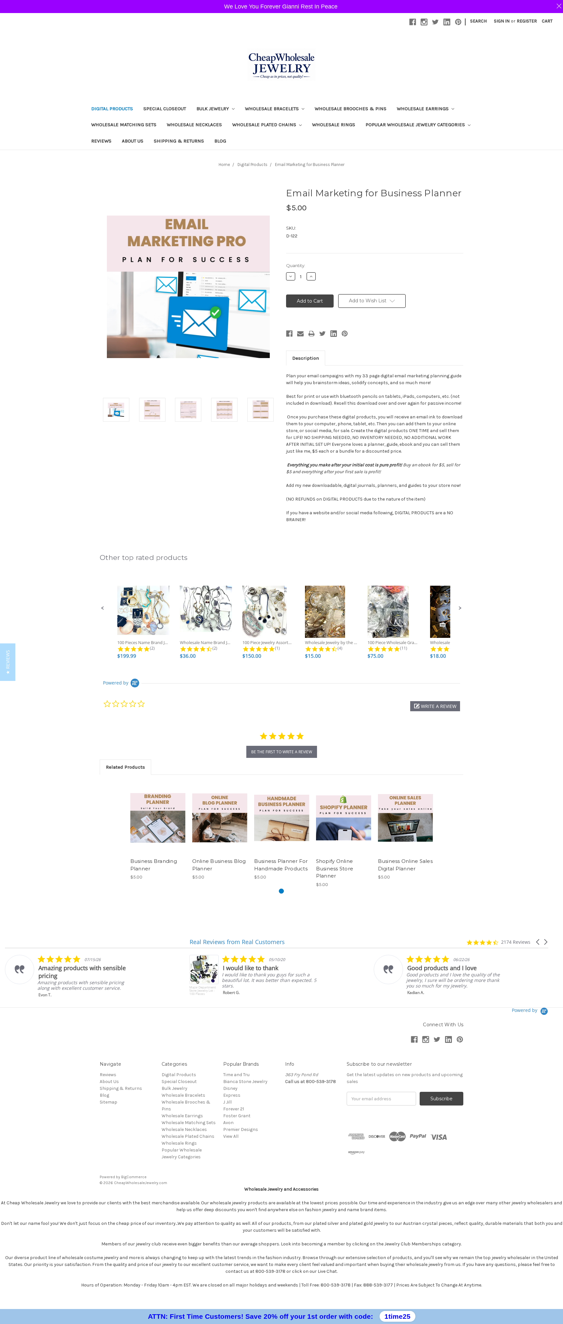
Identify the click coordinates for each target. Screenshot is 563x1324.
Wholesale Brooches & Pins (350, 109)
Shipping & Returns (179, 141)
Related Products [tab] (125, 767)
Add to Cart (158, 823)
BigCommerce (134, 1177)
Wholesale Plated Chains (264, 125)
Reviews (101, 141)
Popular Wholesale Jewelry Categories (416, 125)
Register (527, 21)
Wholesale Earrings (423, 109)
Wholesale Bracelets (272, 109)
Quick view (157, 812)
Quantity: (295, 265)
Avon (228, 1122)
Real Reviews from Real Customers (237, 942)
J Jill (227, 1102)
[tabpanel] (158, 831)
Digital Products (112, 109)
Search (478, 21)
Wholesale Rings (333, 125)
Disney (230, 1088)
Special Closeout (164, 109)
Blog (220, 141)
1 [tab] (281, 891)
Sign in (502, 21)
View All (230, 1136)
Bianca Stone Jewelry (245, 1081)
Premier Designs (240, 1129)
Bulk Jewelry (213, 109)
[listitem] (70, 976)
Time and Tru (236, 1074)
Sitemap (108, 1102)
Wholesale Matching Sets (123, 125)
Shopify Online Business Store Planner (335, 868)
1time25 (397, 1316)
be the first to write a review (281, 752)
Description (305, 358)
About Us (132, 141)
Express (231, 1095)
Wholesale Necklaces (194, 125)
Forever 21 (233, 1109)
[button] (103, 608)
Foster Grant (237, 1116)
